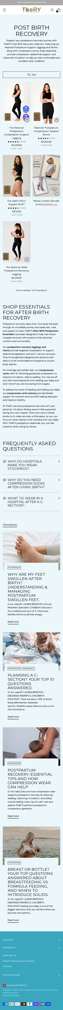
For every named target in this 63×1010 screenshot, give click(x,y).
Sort (34, 74)
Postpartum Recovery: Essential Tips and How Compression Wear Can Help (30, 778)
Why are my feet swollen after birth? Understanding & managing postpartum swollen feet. (27, 587)
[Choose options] (27, 120)
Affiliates (7, 966)
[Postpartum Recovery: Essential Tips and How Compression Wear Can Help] (31, 746)
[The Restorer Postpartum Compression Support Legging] (17, 102)
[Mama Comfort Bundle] (46, 176)
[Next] (51, 2)
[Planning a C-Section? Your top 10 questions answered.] (31, 651)
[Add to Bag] (56, 193)
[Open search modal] (52, 10)
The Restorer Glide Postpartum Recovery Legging (16, 271)
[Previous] (11, 2)
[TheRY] (31, 10)
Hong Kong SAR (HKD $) (16, 985)
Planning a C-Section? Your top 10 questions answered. (31, 681)
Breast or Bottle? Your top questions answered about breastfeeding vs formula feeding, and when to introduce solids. (30, 882)
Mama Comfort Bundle (46, 200)
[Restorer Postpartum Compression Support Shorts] (46, 102)
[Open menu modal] (4, 10)
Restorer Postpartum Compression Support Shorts (46, 131)
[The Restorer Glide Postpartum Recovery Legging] (17, 242)
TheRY (21, 990)
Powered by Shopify (11, 995)
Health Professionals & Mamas (18, 961)
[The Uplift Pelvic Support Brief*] (17, 176)
